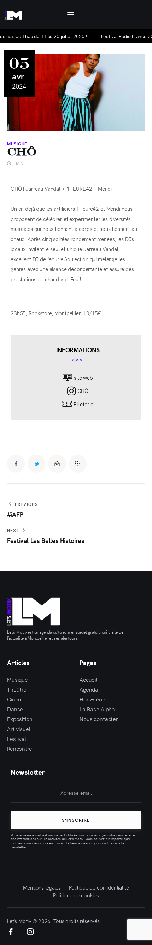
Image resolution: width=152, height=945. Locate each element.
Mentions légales (42, 887)
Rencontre (19, 748)
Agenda (89, 689)
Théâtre (17, 689)
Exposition (20, 719)
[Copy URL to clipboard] (78, 463)
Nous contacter (99, 719)
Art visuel (18, 728)
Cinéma (16, 699)
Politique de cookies (76, 895)
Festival (16, 738)
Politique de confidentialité (99, 887)
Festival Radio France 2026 (121, 36)
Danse (15, 709)
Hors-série (92, 699)
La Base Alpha (97, 709)
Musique (17, 143)
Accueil (88, 679)
